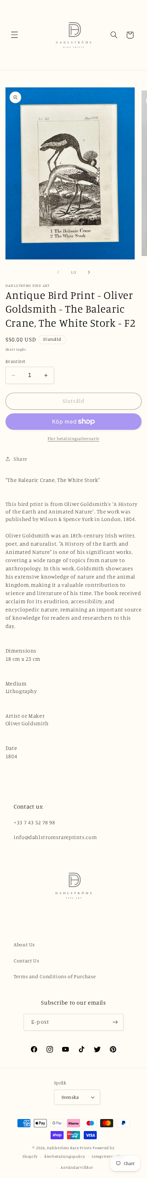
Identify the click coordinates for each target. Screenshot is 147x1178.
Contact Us (26, 960)
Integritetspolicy (108, 1156)
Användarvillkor (77, 1167)
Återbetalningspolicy (64, 1156)
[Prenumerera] (115, 1022)
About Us (24, 944)
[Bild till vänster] (58, 272)
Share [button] (20, 459)
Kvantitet (15, 361)
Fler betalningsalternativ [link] (73, 438)
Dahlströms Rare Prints (69, 1147)
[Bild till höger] (88, 272)
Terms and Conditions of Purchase (55, 976)
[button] (14, 35)
